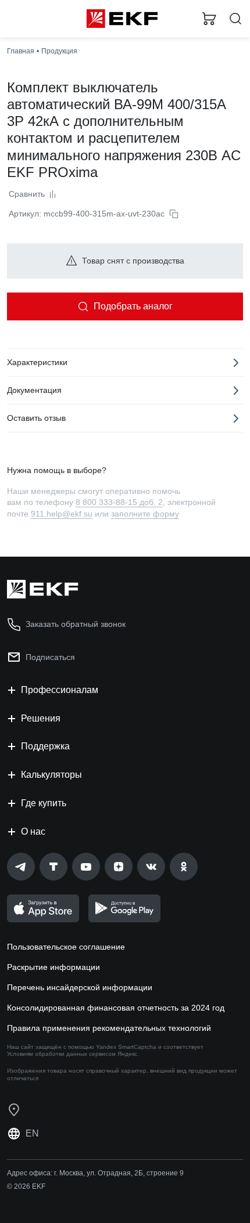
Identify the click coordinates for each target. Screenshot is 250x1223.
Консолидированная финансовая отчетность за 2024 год (115, 1007)
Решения (40, 718)
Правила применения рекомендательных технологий (109, 1028)
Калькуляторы (51, 775)
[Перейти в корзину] (209, 18)
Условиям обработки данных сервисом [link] (61, 1054)
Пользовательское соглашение (66, 946)
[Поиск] (235, 18)
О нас (33, 831)
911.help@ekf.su (61, 513)
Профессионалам (59, 690)
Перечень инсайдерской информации (79, 987)
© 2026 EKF (26, 1186)
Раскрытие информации (53, 967)
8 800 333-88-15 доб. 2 (119, 502)
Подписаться (50, 657)
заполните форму (145, 513)
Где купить (43, 803)
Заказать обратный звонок (76, 624)
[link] (21, 867)
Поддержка (45, 746)
